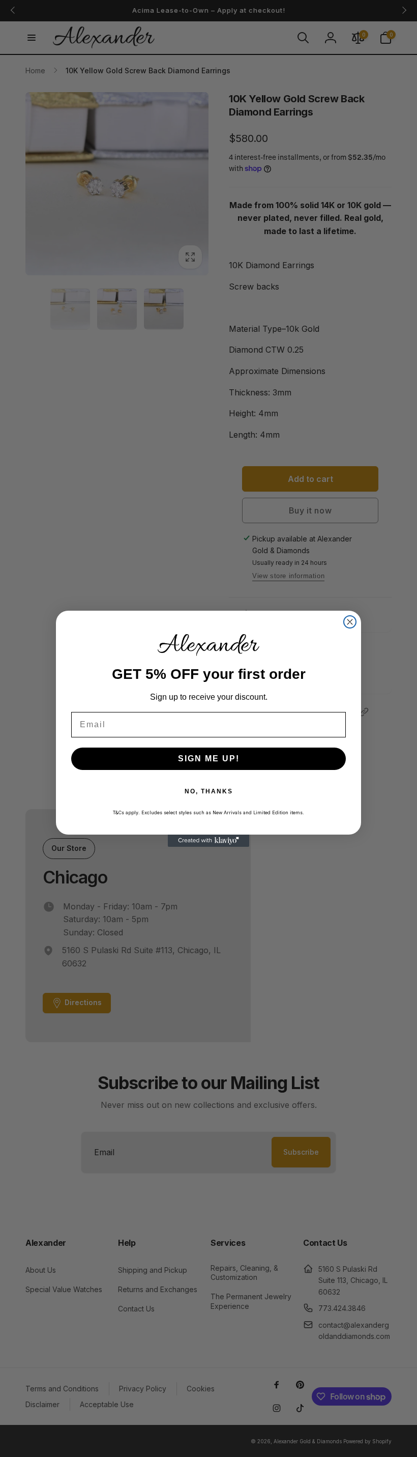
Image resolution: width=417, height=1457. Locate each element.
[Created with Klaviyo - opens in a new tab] (208, 841)
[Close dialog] (350, 622)
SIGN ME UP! (209, 758)
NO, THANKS (209, 791)
